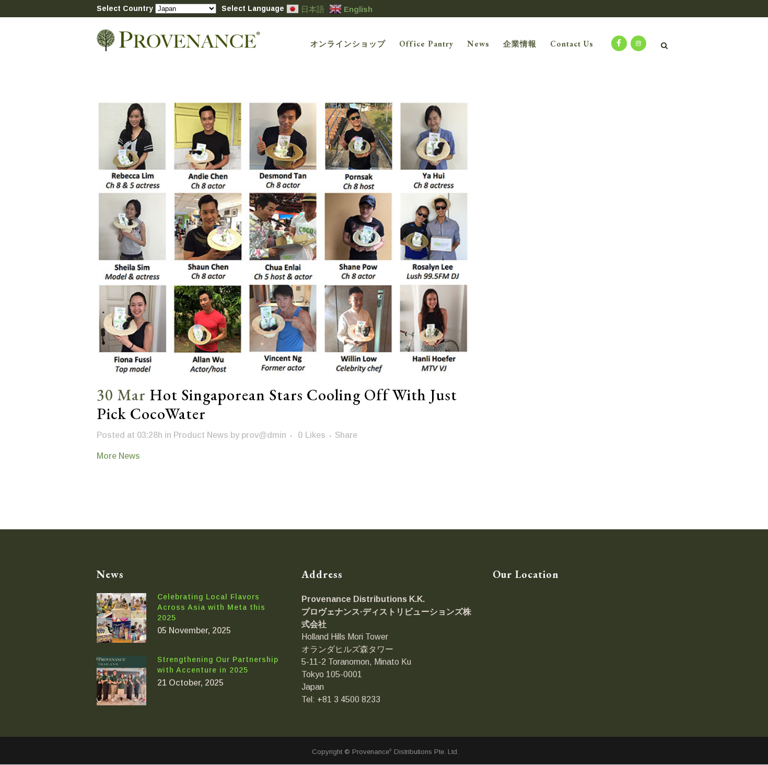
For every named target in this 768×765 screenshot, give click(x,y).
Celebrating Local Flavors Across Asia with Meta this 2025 (211, 607)
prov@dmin (263, 435)
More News (118, 455)
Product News (200, 435)
